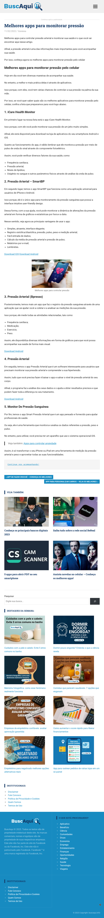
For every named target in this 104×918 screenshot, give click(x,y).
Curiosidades (66, 834)
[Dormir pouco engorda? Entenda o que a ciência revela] (73, 631)
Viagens (64, 869)
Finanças (64, 851)
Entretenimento (67, 848)
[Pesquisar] (95, 601)
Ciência (63, 831)
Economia (65, 841)
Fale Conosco (14, 795)
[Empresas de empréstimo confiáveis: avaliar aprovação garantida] (24, 711)
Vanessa (22, 31)
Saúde (63, 862)
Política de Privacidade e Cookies (24, 798)
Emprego (64, 844)
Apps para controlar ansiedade (40, 443)
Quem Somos (14, 802)
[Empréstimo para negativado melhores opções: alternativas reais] (24, 751)
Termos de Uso (15, 805)
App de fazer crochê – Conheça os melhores (29, 477)
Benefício (64, 827)
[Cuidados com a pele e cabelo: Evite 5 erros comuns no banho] (24, 631)
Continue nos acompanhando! (23, 464)
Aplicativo (64, 824)
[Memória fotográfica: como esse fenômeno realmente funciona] (24, 671)
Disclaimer (13, 792)
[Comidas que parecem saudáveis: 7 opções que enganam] (73, 671)
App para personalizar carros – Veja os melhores (71, 482)
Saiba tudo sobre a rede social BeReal (74, 530)
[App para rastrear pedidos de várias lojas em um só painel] (73, 751)
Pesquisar (9, 596)
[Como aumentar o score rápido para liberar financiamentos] (73, 711)
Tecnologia (65, 865)
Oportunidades (67, 855)
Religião (64, 858)
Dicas (62, 837)
